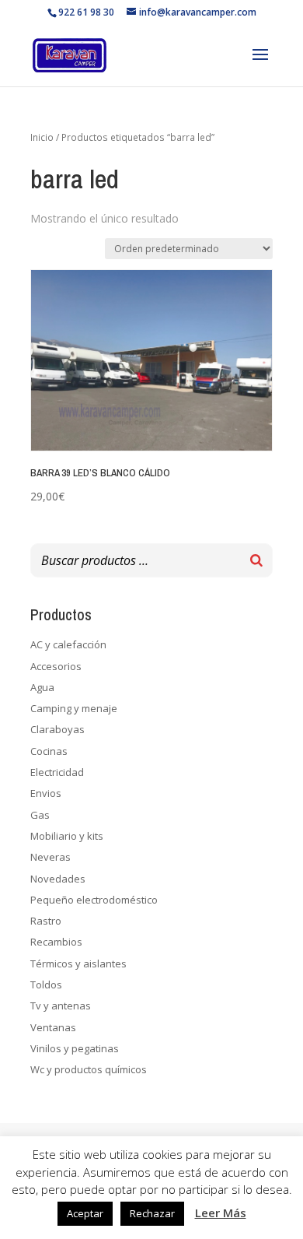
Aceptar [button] (85, 1213)
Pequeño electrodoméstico (94, 900)
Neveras (50, 857)
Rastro (45, 921)
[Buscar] (256, 560)
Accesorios (56, 666)
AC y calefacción (68, 644)
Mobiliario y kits (66, 836)
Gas (40, 815)
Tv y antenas (60, 1006)
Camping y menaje (73, 708)
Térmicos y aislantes (78, 963)
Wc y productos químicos (88, 1069)
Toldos (46, 985)
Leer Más (220, 1212)
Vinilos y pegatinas (74, 1048)
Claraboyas (57, 729)
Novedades (57, 879)
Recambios (56, 942)
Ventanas (53, 1027)
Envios (45, 793)
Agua (42, 687)
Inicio (42, 137)
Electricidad (57, 772)
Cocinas (49, 751)
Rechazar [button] (152, 1213)
